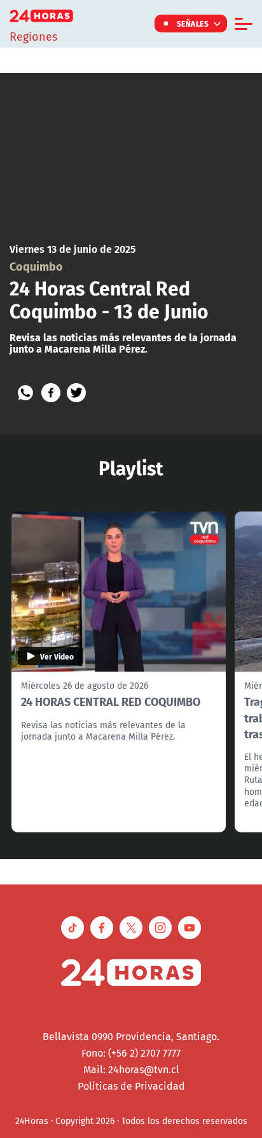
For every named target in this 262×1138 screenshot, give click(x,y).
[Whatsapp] (25, 392)
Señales (193, 23)
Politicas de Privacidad (131, 1086)
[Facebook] (50, 392)
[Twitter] (76, 392)
